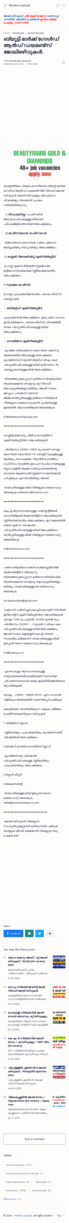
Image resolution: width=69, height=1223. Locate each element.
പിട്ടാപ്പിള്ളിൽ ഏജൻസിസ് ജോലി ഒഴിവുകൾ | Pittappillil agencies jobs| (27, 1071)
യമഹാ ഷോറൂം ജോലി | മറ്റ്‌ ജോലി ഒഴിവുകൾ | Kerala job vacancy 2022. (27, 961)
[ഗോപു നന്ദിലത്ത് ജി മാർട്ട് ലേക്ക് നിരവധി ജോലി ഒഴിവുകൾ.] (59, 991)
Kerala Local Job (19, 5)
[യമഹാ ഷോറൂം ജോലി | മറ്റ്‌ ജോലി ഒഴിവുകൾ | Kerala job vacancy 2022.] (59, 962)
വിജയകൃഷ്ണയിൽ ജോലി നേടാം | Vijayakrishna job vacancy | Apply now (28, 1100)
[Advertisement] (34, 107)
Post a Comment (35, 1139)
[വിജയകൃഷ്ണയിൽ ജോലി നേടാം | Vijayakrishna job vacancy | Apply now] (59, 1101)
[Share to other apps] (50, 933)
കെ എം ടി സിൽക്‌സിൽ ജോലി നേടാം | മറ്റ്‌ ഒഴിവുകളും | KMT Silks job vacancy (28, 1042)
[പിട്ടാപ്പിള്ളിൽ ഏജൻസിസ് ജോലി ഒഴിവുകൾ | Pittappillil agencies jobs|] (59, 1072)
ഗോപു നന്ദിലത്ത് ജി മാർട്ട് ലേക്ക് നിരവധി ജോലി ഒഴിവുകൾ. (26, 988)
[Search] (63, 5)
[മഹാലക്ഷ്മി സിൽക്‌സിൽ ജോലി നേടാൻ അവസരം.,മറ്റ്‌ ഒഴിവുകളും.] (59, 1017)
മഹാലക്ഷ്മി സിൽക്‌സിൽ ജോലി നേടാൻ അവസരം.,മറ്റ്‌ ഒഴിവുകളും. (28, 1014)
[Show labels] (13, 1199)
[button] (57, 5)
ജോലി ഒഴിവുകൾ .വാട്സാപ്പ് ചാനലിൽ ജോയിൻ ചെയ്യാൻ (31, 19)
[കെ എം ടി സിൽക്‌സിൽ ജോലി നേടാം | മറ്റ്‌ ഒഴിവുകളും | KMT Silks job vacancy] (59, 1042)
